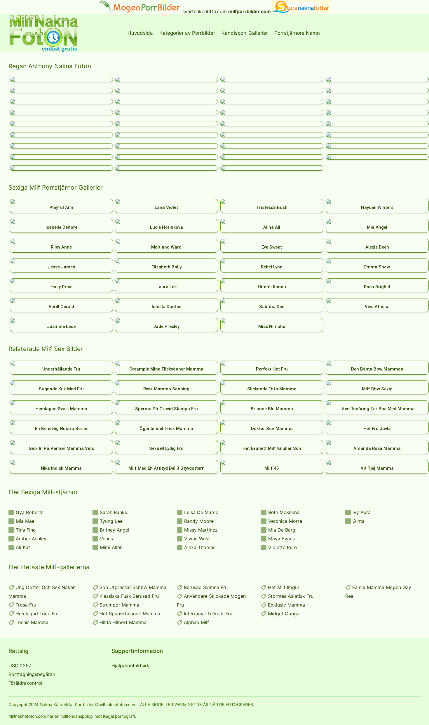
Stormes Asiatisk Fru (290, 596)
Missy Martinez (201, 530)
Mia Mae (25, 521)
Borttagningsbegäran (31, 674)
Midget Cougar (284, 613)
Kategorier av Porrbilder (187, 33)
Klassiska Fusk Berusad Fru (129, 596)
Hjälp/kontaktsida (131, 665)
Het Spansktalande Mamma (130, 613)
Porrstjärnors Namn (297, 33)
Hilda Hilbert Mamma (123, 622)
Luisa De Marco (201, 512)
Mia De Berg (281, 530)
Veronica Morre (285, 521)
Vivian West (197, 538)
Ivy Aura (362, 512)
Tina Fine (26, 530)
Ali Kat (23, 547)
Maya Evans (281, 538)
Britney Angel (114, 530)
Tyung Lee (111, 521)
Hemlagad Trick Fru (37, 613)
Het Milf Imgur (283, 587)
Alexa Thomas (199, 547)
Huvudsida (140, 33)
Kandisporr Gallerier (245, 33)
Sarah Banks (113, 512)
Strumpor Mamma (119, 605)
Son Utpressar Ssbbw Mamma (133, 587)
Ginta (359, 521)
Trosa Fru (25, 605)
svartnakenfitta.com (204, 11)
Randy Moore (199, 521)
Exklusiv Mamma (286, 605)
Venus (106, 538)
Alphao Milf (196, 622)
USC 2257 (19, 665)
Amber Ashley (31, 538)
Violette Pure (282, 547)
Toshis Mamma (31, 622)
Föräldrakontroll (25, 683)
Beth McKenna (283, 512)
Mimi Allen (111, 547)
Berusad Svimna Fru (206, 587)
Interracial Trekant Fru (208, 613)
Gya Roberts (29, 512)
